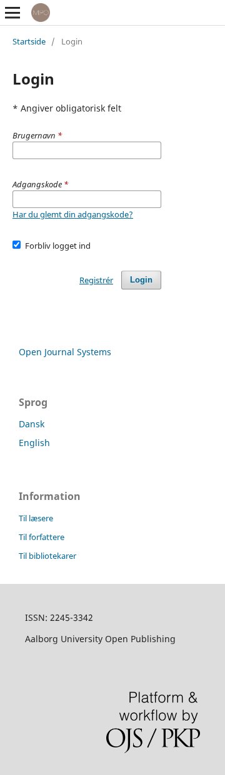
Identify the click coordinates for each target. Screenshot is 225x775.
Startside (29, 41)
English (34, 443)
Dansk (31, 424)
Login (141, 279)
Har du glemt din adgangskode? (72, 214)
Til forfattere (41, 537)
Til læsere (36, 518)
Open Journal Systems (65, 352)
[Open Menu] (12, 12)
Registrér (96, 280)
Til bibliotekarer (47, 555)
